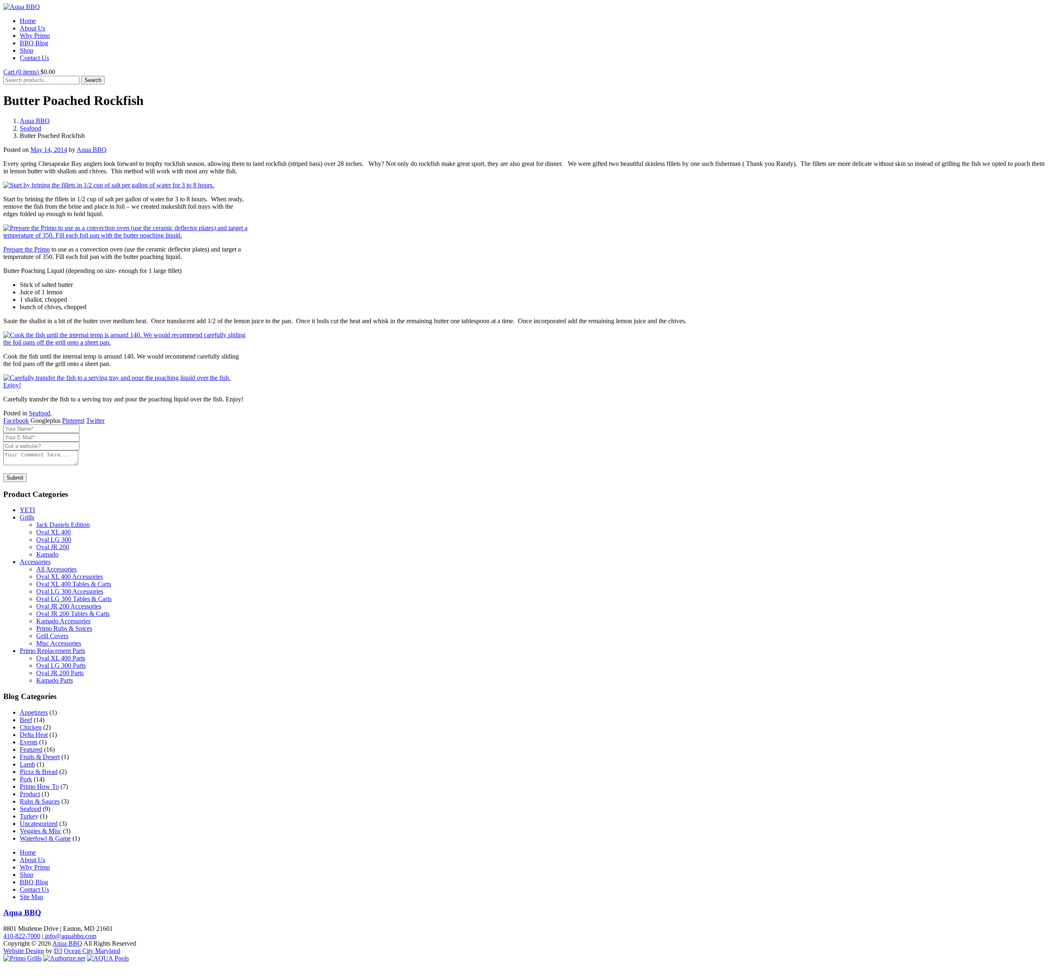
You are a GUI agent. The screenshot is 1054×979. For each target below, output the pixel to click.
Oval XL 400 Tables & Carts (73, 583)
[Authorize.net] (64, 958)
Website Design (23, 950)
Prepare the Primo (26, 249)
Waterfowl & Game (45, 838)
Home (28, 20)
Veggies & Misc (40, 830)
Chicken (31, 727)
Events (28, 742)
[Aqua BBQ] (21, 6)
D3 (58, 950)
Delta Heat (34, 734)
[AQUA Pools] (108, 958)
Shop (26, 50)
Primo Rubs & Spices (64, 628)
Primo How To (39, 786)
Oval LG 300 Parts (61, 665)
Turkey (29, 816)
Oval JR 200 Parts (60, 672)
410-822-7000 (21, 935)
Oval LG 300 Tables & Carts (74, 598)
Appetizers (34, 712)
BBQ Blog (34, 43)
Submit (15, 478)
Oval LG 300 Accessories (69, 591)
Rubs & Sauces (40, 801)
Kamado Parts (54, 680)
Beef (26, 719)
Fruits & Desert (40, 756)
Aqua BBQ (35, 120)
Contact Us (34, 57)
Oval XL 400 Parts (60, 658)
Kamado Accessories (63, 621)
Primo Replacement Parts (52, 650)
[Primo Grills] (22, 958)
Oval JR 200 (52, 546)
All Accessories (56, 569)
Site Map (31, 896)
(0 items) (21, 71)
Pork (26, 779)
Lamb (27, 764)
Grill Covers (52, 635)
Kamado (47, 554)
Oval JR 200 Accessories (68, 606)
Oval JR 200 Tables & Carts (73, 613)
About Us (32, 28)
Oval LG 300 (53, 539)
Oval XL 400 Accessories (69, 576)
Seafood (30, 128)
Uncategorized (39, 823)
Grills (27, 517)
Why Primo (35, 35)
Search (92, 80)
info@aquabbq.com (69, 935)
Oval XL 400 (53, 532)
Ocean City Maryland (92, 950)
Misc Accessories (58, 643)
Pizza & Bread (39, 771)
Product (30, 793)
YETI (27, 509)
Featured (31, 749)
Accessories (35, 561)
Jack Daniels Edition (63, 524)
